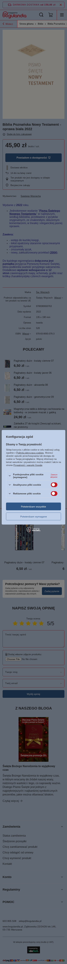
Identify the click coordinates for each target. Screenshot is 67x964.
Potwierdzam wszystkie (33, 506)
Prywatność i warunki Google (27, 465)
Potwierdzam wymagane (33, 516)
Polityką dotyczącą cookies (30, 452)
